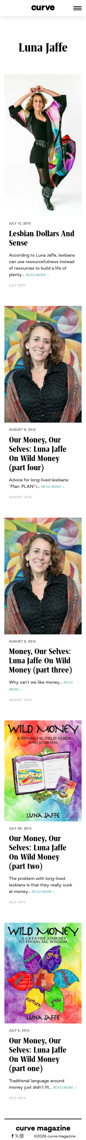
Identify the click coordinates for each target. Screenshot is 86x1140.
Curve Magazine (43, 1128)
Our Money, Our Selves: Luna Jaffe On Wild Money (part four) (38, 453)
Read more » (37, 275)
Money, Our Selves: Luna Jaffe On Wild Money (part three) (40, 661)
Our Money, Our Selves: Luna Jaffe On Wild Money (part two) (38, 852)
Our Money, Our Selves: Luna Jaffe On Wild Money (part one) (38, 1054)
